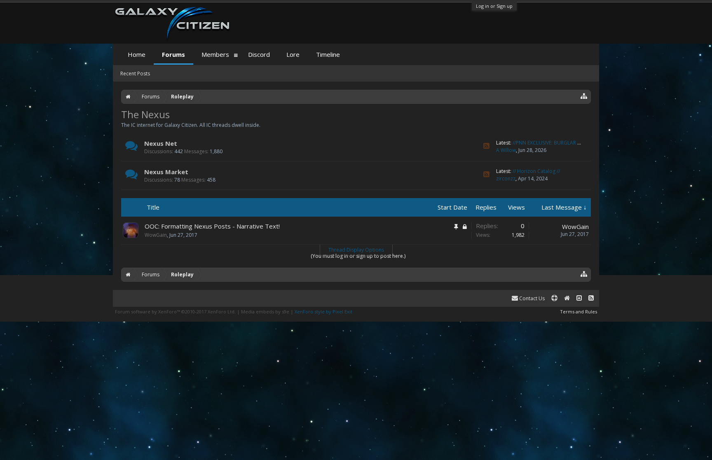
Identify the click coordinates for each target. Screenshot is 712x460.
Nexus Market (166, 172)
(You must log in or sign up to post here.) (358, 255)
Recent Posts (135, 73)
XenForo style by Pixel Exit (323, 311)
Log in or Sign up (494, 6)
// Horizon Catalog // (536, 171)
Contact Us (531, 298)
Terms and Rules (578, 311)
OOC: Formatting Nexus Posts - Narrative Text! (212, 226)
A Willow (506, 150)
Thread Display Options (356, 249)
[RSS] (486, 146)
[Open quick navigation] (584, 96)
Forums (173, 54)
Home (136, 54)
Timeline (328, 54)
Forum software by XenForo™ (175, 311)
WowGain (156, 234)
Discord (259, 54)
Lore (293, 54)
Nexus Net (160, 143)
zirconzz (505, 178)
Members (215, 54)
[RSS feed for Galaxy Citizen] (591, 298)
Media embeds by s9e (265, 311)
